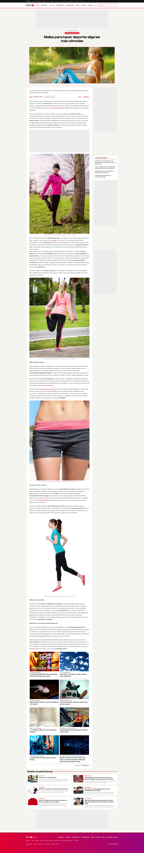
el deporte (32, 648)
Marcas (90, 5)
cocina (41, 840)
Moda (39, 1)
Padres (52, 1)
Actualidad (34, 1)
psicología (65, 840)
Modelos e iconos (113, 837)
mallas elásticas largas (47, 389)
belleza (37, 840)
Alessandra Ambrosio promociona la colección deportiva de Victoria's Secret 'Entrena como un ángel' (99, 802)
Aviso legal (29, 844)
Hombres (83, 5)
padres (46, 840)
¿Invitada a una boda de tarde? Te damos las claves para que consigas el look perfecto (105, 162)
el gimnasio (52, 240)
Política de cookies (50, 844)
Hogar (75, 1)
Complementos (70, 5)
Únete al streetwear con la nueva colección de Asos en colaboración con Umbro (53, 801)
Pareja (56, 1)
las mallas (40, 631)
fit (73, 840)
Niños (77, 5)
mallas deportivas (43, 500)
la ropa (57, 262)
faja (51, 510)
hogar (70, 840)
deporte (78, 375)
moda (32, 840)
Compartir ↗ (86, 96)
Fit (78, 1)
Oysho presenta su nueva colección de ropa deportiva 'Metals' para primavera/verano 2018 (98, 778)
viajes (77, 840)
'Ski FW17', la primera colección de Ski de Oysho (53, 789)
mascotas (55, 840)
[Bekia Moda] (32, 5)
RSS (58, 844)
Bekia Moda (69, 30)
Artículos (52, 5)
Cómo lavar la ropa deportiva (47, 777)
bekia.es (28, 840)
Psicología (70, 1)
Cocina (47, 1)
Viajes (81, 1)
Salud (66, 1)
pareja (50, 840)
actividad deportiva (58, 108)
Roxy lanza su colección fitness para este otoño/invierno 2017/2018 (97, 789)
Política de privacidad (38, 844)
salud (60, 840)
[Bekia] (28, 1)
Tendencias (44, 5)
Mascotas (61, 1)
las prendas (50, 251)
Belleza (43, 1)
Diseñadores (60, 5)
